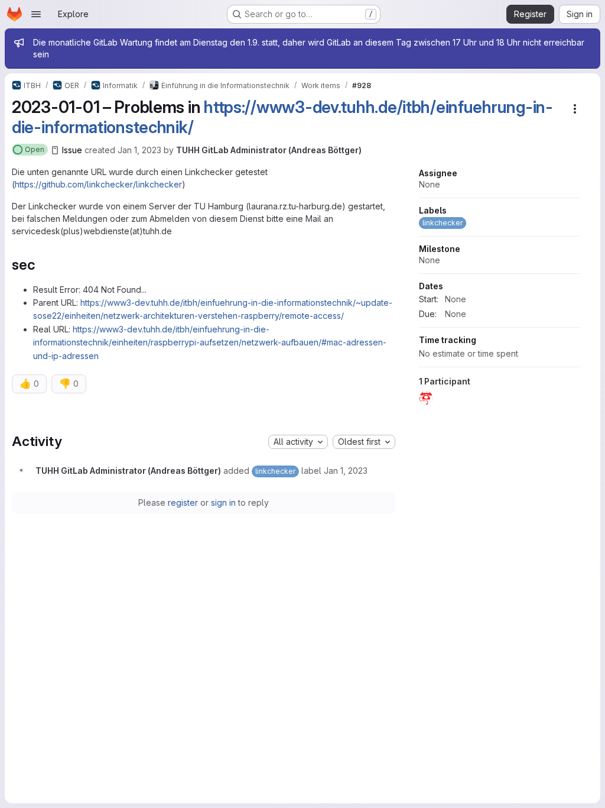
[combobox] (298, 442)
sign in (223, 502)
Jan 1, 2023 (139, 150)
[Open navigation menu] (36, 14)
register (183, 502)
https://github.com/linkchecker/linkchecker (98, 184)
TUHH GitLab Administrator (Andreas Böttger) (269, 150)
